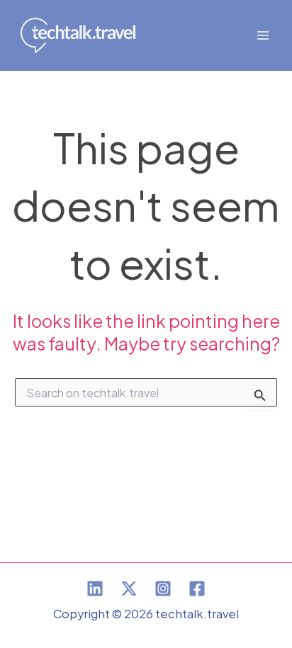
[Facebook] (197, 588)
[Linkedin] (94, 588)
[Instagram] (163, 588)
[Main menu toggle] (262, 36)
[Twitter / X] (128, 588)
